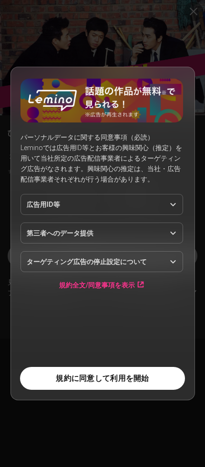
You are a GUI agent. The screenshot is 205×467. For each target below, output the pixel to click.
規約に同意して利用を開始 (102, 378)
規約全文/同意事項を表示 (97, 284)
